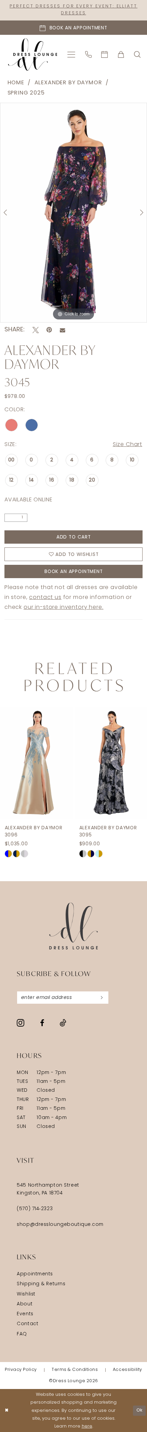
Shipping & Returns (41, 1284)
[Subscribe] (101, 997)
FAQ (22, 1334)
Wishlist (26, 1294)
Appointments (35, 1274)
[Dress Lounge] (73, 926)
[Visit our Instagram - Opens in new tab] (20, 1023)
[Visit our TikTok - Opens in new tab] (63, 1023)
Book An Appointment (73, 572)
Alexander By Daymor (68, 83)
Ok (139, 1410)
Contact (27, 1324)
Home (16, 83)
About (24, 1304)
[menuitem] (71, 54)
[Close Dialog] (6, 1410)
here (87, 1426)
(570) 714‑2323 (35, 1209)
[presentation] (36, 763)
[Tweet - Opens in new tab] (35, 330)
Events (25, 1314)
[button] (71, 54)
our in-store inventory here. (64, 607)
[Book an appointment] (104, 54)
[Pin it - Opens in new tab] (49, 330)
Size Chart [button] (127, 444)
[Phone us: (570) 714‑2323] (88, 54)
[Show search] (137, 54)
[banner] (32, 54)
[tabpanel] (73, 212)
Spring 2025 (26, 93)
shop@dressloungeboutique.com (60, 1224)
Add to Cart (73, 537)
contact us (45, 597)
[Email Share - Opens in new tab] (62, 330)
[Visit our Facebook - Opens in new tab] (42, 1023)
